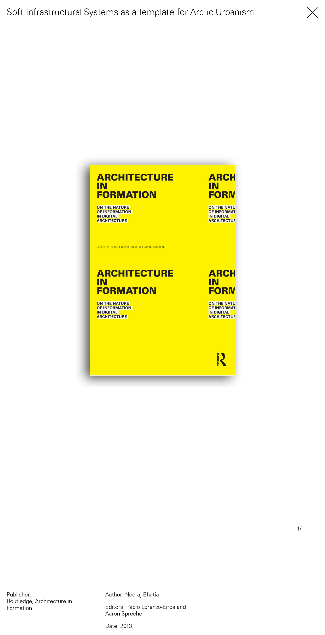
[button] (312, 13)
